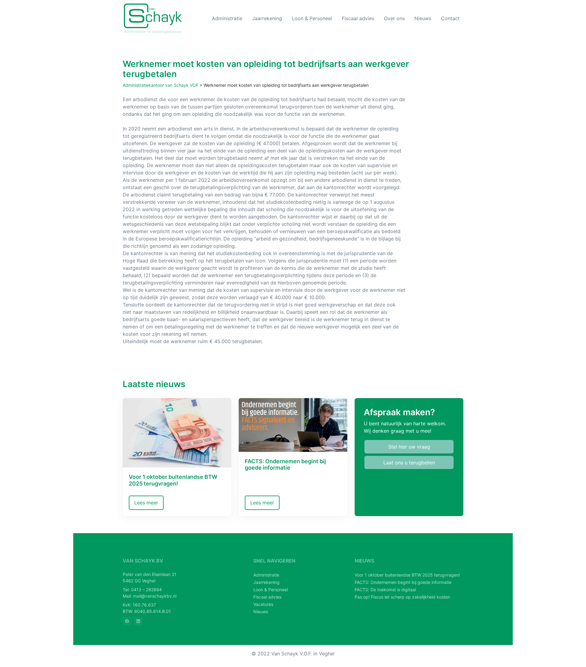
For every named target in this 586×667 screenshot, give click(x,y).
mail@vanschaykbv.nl (154, 596)
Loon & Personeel (312, 18)
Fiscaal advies (358, 18)
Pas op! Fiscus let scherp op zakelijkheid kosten (402, 596)
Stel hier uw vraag (409, 447)
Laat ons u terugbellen (409, 463)
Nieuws (422, 18)
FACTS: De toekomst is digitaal (385, 589)
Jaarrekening (267, 18)
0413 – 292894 (146, 589)
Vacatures (263, 604)
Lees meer (146, 503)
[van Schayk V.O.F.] (153, 18)
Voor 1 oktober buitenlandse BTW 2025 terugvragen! (407, 574)
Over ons (394, 18)
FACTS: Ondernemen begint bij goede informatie (403, 582)
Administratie (227, 18)
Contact (450, 18)
